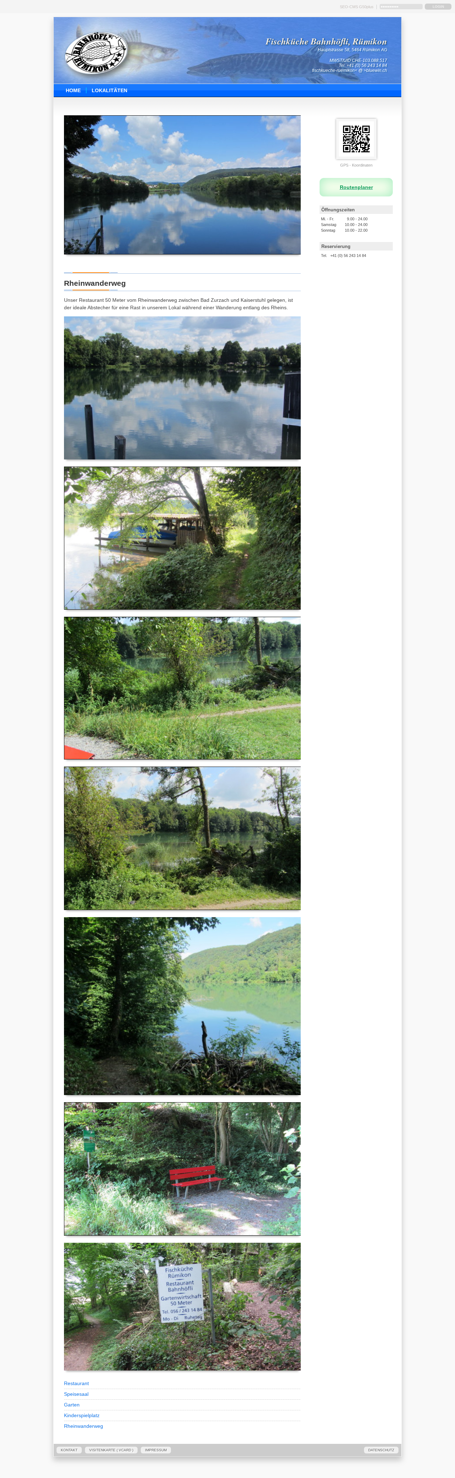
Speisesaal (76, 1394)
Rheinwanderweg (83, 1426)
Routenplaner (356, 187)
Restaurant (76, 1383)
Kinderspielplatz (82, 1415)
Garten (72, 1405)
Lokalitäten (109, 90)
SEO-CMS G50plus (357, 7)
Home (73, 90)
